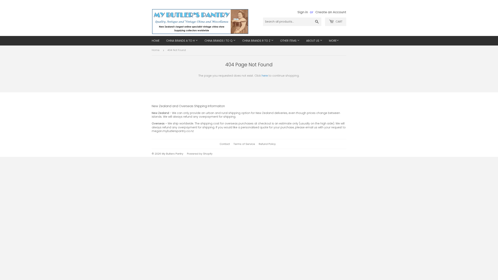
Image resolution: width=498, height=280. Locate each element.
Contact (225, 144)
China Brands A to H (181, 41)
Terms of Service (244, 144)
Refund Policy (267, 144)
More (333, 41)
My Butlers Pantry (172, 154)
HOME (156, 41)
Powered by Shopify (199, 154)
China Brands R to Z (256, 41)
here (265, 76)
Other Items (288, 41)
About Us (313, 41)
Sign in (302, 12)
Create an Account (330, 12)
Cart (338, 22)
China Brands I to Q (218, 41)
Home (156, 50)
